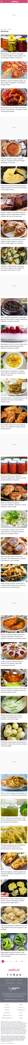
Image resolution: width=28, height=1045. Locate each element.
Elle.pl (7, 1004)
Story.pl (21, 1017)
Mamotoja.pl (7, 1012)
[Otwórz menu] (1, 1)
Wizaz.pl (21, 1015)
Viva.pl (20, 1012)
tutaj (12, 1043)
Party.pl (21, 1004)
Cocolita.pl (7, 1010)
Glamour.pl (7, 1007)
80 (16, 961)
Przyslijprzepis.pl (21, 1010)
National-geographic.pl (7, 1017)
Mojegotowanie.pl (7, 1015)
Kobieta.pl (21, 1007)
